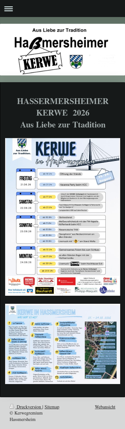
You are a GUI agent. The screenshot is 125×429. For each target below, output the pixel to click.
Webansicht (105, 407)
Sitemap (52, 407)
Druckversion (28, 407)
